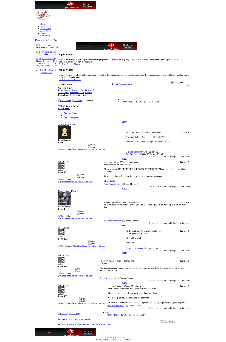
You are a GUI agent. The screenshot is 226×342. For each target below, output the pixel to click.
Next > (152, 102)
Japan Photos (45, 31)
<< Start (123, 102)
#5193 (124, 122)
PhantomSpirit (64, 191)
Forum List (63, 319)
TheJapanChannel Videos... (70, 79)
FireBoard (73, 324)
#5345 (124, 283)
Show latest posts (70, 118)
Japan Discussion (77, 92)
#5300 (124, 225)
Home (43, 24)
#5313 (124, 253)
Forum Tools (64, 108)
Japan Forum (45, 26)
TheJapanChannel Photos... (70, 64)
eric (59, 161)
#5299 (124, 189)
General (88, 92)
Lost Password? (87, 90)
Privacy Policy (102, 340)
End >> (158, 102)
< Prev (130, 102)
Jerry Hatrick (63, 124)
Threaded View (125, 84)
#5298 (124, 159)
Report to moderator (134, 152)
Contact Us (45, 36)
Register (75, 90)
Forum (115, 84)
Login (42, 33)
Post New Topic (70, 113)
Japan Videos (45, 29)
